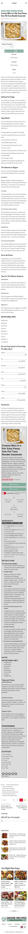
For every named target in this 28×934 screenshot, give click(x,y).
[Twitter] (17, 800)
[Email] (25, 800)
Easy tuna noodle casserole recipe (8, 788)
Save (22, 800)
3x (19, 523)
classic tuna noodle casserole (7, 786)
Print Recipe (20, 51)
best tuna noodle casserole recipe (12, 784)
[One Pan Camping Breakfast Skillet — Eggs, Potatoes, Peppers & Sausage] (7, 875)
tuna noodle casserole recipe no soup (9, 793)
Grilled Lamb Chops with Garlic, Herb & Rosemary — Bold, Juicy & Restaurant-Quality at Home (17, 842)
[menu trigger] (2, 3)
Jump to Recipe (10, 51)
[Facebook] (13, 800)
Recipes (3, 10)
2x (12, 523)
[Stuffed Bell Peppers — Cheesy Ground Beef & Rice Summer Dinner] (21, 895)
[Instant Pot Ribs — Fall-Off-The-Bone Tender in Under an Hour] (7, 895)
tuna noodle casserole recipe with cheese (10, 795)
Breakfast (4, 878)
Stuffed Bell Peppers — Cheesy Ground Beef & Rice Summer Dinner (20, 903)
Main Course (14, 10)
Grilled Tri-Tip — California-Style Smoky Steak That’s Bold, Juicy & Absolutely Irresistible (17, 856)
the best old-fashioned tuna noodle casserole (10, 791)
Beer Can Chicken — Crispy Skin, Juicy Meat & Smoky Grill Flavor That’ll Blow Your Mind (17, 835)
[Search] (26, 3)
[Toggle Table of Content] (10, 46)
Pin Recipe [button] (15, 489)
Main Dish (20, 10)
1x (5, 523)
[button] (3, 480)
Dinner (8, 10)
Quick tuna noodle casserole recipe (9, 790)
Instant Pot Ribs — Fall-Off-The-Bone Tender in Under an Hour (7, 903)
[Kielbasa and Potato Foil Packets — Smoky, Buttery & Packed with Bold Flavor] (21, 875)
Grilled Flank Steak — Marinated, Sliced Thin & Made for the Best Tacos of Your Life (17, 849)
